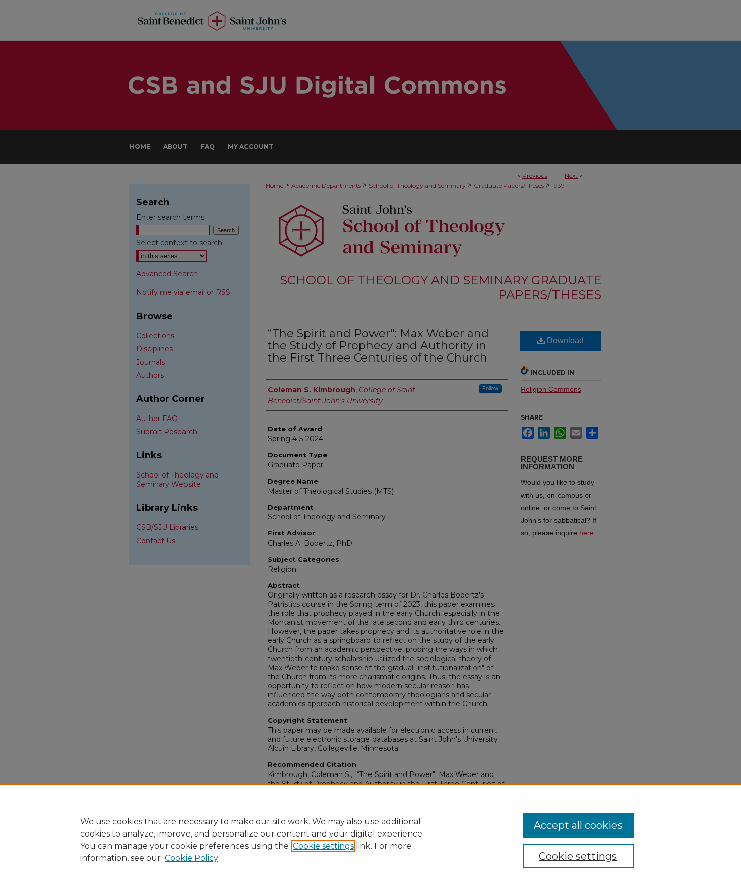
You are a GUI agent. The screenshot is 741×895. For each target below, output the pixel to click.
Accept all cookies (578, 825)
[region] (370, 839)
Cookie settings (323, 846)
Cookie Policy (191, 858)
